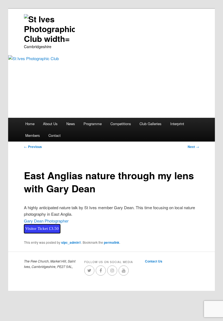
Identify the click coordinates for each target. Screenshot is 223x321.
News (70, 123)
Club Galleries (151, 123)
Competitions (120, 123)
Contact (54, 135)
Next (193, 146)
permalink (111, 242)
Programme (92, 123)
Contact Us (153, 261)
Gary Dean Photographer (46, 221)
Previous (33, 146)
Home (30, 123)
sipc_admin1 (71, 242)
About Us (50, 123)
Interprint (177, 123)
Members (32, 135)
